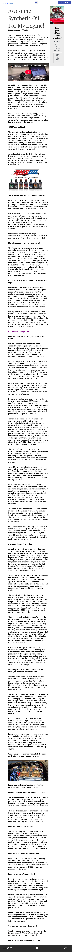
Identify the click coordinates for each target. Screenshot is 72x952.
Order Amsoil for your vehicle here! (22, 926)
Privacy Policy (66, 948)
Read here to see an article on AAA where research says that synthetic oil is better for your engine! (27, 919)
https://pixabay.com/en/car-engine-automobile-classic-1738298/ (26, 786)
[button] (36, 2)
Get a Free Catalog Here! (18, 331)
